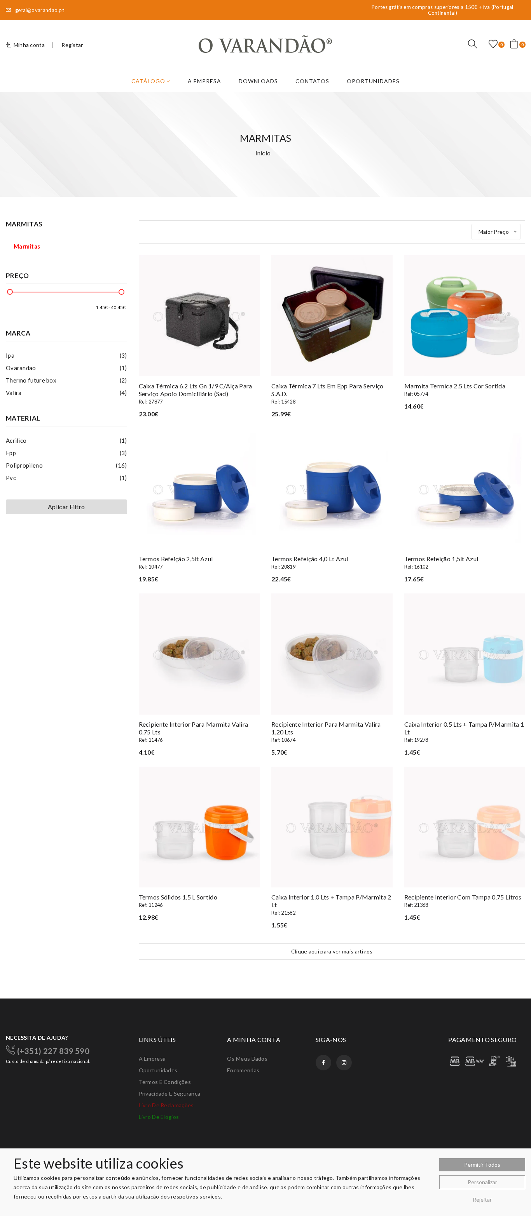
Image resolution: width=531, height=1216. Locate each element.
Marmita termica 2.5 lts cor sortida (455, 389)
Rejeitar (482, 1199)
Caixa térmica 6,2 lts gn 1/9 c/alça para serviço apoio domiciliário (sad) (195, 393)
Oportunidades (373, 81)
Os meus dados (247, 1058)
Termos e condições (165, 1082)
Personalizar (482, 1182)
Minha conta (28, 45)
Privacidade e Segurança (170, 1093)
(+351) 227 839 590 (52, 1050)
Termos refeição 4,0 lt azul (309, 562)
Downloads (258, 81)
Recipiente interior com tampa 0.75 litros (463, 900)
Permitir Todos (482, 1164)
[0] (493, 44)
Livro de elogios (159, 1116)
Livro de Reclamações (166, 1105)
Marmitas (27, 246)
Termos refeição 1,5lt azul (441, 562)
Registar (72, 45)
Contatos (312, 81)
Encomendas (243, 1070)
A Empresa (204, 81)
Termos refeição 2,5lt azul (176, 562)
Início (263, 153)
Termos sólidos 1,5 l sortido (178, 900)
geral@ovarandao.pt (39, 10)
